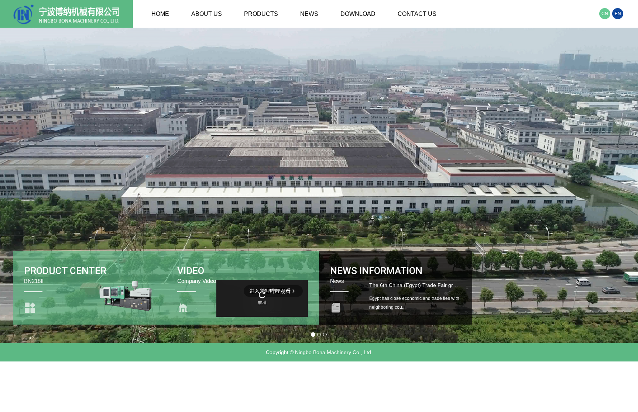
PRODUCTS (261, 14)
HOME (160, 14)
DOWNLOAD (357, 14)
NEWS (309, 14)
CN (604, 13)
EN (618, 13)
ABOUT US (206, 14)
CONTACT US (417, 14)
